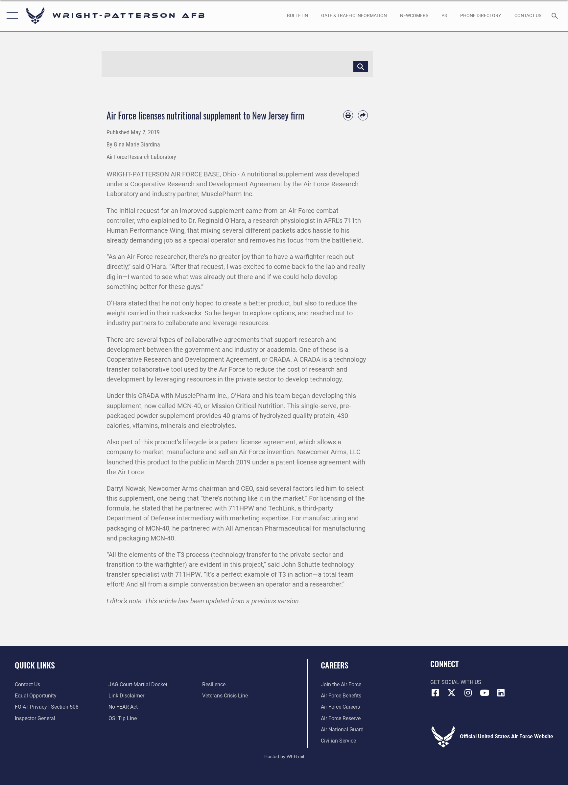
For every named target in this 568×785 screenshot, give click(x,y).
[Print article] (348, 115)
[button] (10, 15)
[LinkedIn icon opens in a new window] (501, 693)
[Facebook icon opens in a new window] (435, 693)
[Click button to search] (360, 66)
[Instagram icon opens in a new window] (468, 693)
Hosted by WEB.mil (284, 756)
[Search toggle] (555, 15)
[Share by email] (363, 115)
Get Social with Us (455, 682)
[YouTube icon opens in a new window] (484, 693)
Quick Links (35, 665)
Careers (334, 665)
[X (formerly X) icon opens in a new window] (452, 693)
